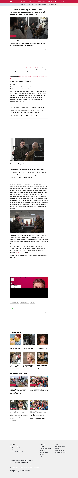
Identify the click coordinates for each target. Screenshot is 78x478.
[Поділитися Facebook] (18, 40)
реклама (42, 446)
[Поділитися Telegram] (17, 40)
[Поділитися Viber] (20, 40)
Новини (29, 1)
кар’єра (42, 454)
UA (62, 1)
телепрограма (41, 1)
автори (56, 444)
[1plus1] (11, 1)
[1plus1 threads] (12, 447)
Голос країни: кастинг (25, 4)
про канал (42, 444)
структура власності (60, 446)
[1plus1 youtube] (19, 447)
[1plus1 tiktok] (15, 447)
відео (34, 1)
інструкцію (17, 252)
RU (63, 1)
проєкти (23, 1)
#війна (32, 302)
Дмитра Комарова (30, 67)
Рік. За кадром (38, 67)
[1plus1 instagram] (10, 447)
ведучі (41, 456)
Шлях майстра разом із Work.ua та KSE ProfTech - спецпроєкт (44, 4)
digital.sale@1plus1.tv (14, 468)
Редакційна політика (60, 456)
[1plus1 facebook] (17, 447)
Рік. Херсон (13, 384)
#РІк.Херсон (13, 396)
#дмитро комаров (24, 302)
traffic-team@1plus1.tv (15, 471)
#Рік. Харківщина (14, 302)
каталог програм (44, 452)
